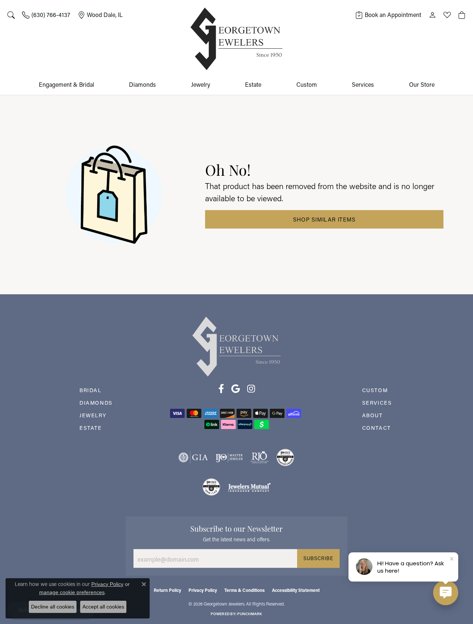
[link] (46, 14)
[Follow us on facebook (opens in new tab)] (221, 388)
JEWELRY (92, 415)
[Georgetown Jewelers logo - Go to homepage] (236, 39)
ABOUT (372, 415)
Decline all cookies (52, 607)
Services (363, 84)
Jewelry (200, 84)
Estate (253, 84)
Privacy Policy (202, 590)
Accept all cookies (103, 607)
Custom (306, 84)
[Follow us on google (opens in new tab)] (235, 388)
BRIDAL (90, 390)
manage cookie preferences (72, 592)
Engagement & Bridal (66, 84)
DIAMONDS (96, 402)
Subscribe (318, 558)
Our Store (422, 84)
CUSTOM (375, 390)
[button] (11, 14)
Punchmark (249, 613)
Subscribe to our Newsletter (236, 528)
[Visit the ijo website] (229, 457)
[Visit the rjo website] (259, 457)
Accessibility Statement (296, 590)
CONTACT (376, 427)
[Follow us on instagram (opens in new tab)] (251, 388)
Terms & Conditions (244, 590)
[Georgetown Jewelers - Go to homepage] (236, 346)
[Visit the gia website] (193, 457)
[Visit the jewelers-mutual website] (249, 487)
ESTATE (90, 427)
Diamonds (142, 84)
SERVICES (377, 402)
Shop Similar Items (324, 219)
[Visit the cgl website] (211, 487)
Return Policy (167, 590)
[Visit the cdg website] (285, 457)
